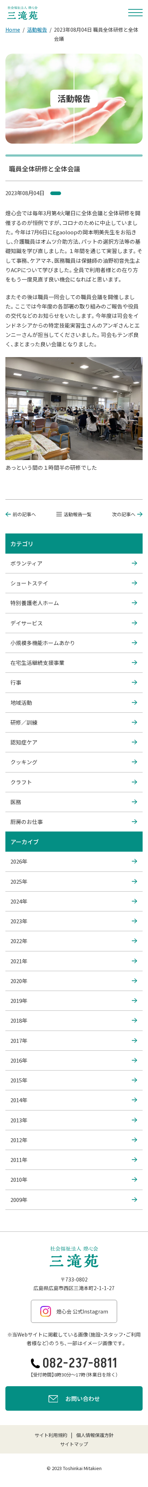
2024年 (18, 901)
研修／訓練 (23, 722)
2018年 (18, 1020)
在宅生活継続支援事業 (37, 662)
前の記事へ (24, 514)
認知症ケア (23, 742)
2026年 (18, 861)
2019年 (18, 1000)
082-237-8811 (79, 1363)
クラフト (21, 782)
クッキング (23, 762)
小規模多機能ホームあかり (42, 642)
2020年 (18, 980)
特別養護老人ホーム (34, 603)
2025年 (18, 881)
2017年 (18, 1040)
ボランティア (26, 563)
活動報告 (37, 29)
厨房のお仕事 (26, 821)
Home (12, 29)
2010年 (18, 1179)
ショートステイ (29, 583)
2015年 (18, 1080)
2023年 (18, 921)
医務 (15, 802)
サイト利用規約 (50, 1435)
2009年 (18, 1199)
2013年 (18, 1120)
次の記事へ (123, 514)
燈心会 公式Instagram (82, 1311)
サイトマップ (74, 1444)
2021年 (18, 961)
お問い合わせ (82, 1398)
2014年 (18, 1100)
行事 (15, 682)
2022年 (18, 941)
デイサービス (26, 623)
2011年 (18, 1159)
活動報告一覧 (78, 514)
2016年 (18, 1060)
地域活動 (21, 702)
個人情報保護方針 (95, 1435)
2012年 (18, 1140)
